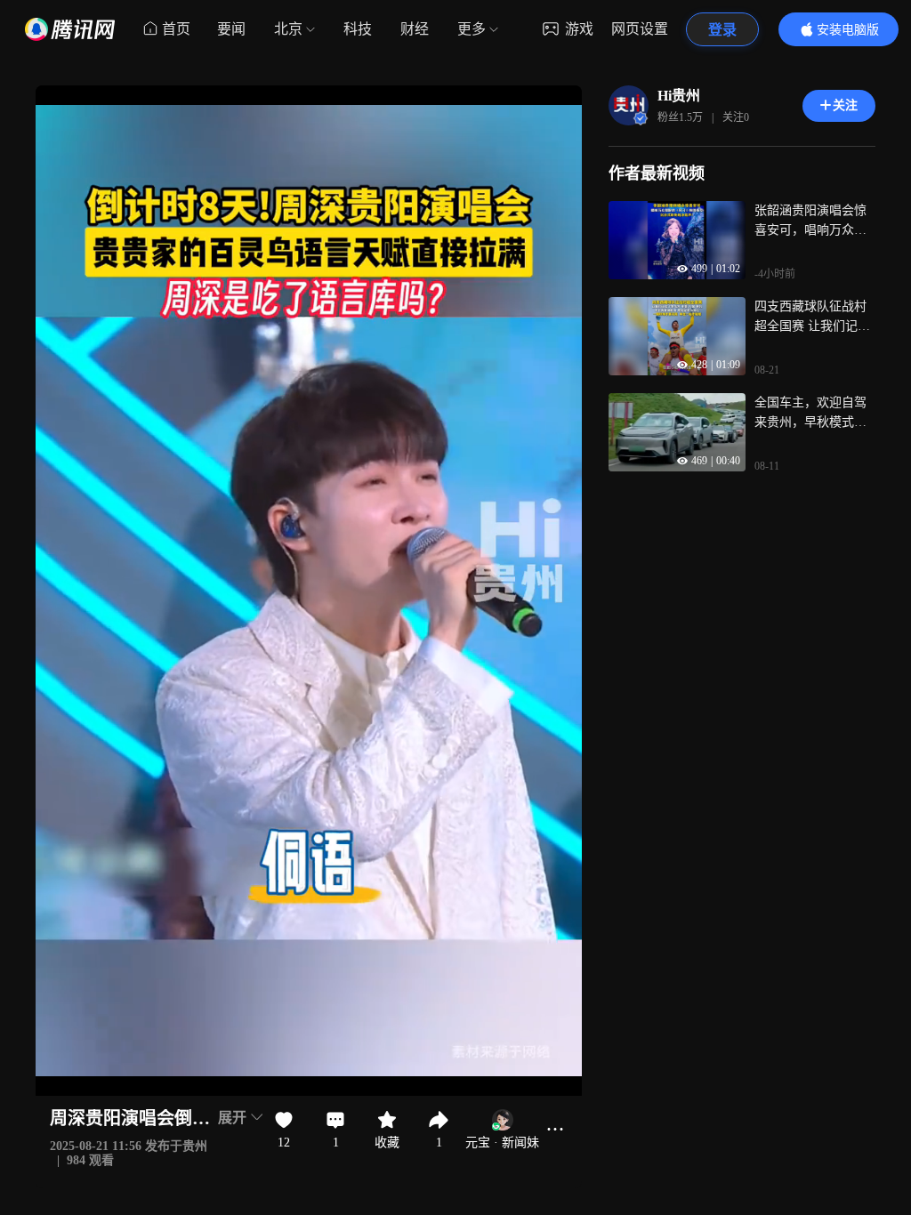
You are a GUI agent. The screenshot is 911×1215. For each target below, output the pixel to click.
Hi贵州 (678, 95)
